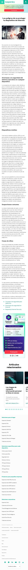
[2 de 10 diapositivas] (8, 409)
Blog (2, 543)
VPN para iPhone (5, 469)
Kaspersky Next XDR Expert (8, 511)
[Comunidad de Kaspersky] (23, 562)
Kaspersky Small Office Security (9, 479)
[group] (14, 389)
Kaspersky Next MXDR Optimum (9, 491)
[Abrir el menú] (2, 2)
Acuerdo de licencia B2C (6, 530)
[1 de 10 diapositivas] (6, 409)
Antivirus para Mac (6, 454)
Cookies (11, 527)
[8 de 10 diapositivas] (18, 409)
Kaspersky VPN (5, 432)
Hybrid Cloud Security (6, 517)
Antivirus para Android (7, 451)
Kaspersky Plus (5, 423)
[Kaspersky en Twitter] (9, 562)
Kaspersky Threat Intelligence (8, 514)
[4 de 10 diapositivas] (11, 409)
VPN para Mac (5, 472)
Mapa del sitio (4, 552)
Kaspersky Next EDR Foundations (9, 482)
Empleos (3, 555)
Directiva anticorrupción (17, 527)
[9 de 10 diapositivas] (20, 409)
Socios (3, 540)
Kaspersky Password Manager (8, 438)
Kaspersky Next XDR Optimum (8, 488)
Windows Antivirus (6, 460)
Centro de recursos (5, 546)
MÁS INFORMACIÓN (12, 403)
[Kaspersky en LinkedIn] (12, 562)
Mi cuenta (25, 2)
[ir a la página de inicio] (10, 2)
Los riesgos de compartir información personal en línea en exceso (14, 390)
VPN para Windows (6, 463)
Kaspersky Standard (6, 420)
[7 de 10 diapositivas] (17, 409)
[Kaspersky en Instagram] (19, 562)
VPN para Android (6, 466)
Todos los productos (6, 494)
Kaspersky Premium (6, 426)
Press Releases (4, 549)
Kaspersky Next (5, 502)
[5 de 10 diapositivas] (13, 409)
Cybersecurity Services (7, 505)
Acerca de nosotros (5, 537)
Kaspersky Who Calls (6, 435)
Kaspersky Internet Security (13, 309)
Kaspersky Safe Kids (6, 429)
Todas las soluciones (6, 441)
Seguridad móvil (5, 457)
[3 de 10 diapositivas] (9, 409)
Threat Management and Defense (9, 508)
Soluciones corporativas (8, 499)
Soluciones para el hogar (8, 417)
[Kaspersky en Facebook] (5, 562)
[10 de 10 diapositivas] (22, 409)
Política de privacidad (5, 527)
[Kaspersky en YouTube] (16, 562)
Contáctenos (4, 534)
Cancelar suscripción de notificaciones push (9, 558)
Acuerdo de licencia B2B (14, 530)
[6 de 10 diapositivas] (15, 409)
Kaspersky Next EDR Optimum (8, 485)
